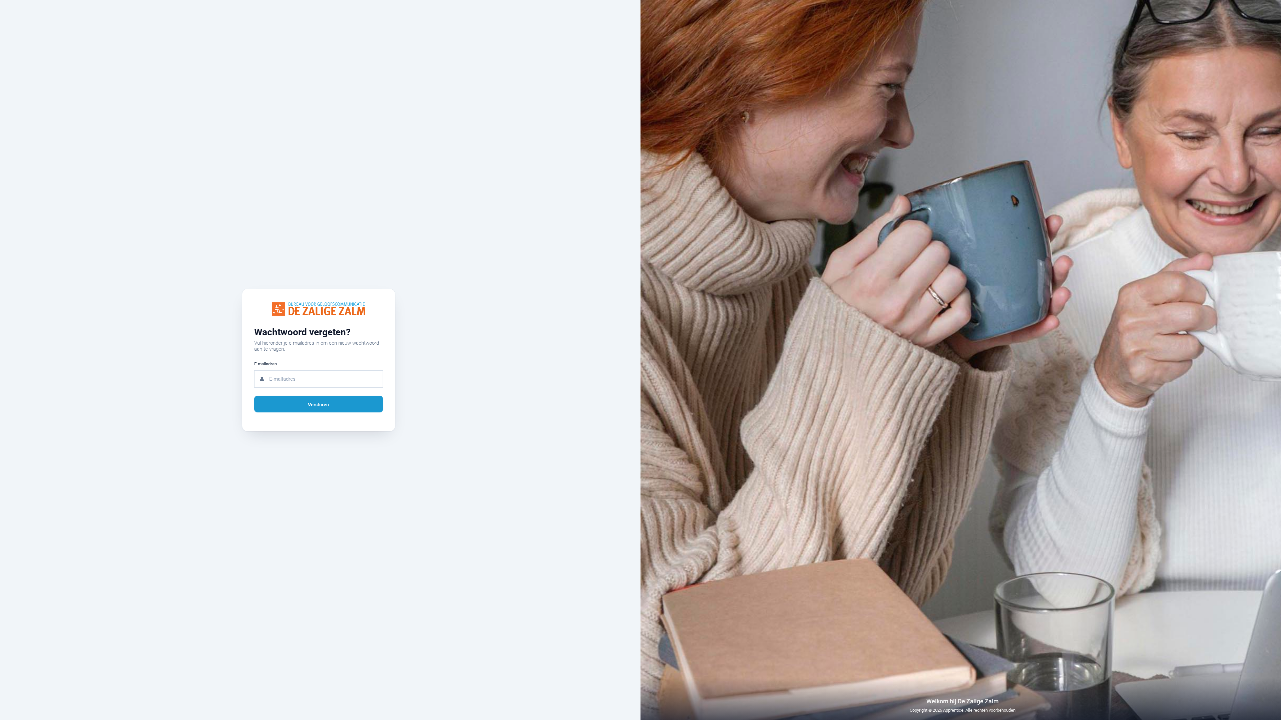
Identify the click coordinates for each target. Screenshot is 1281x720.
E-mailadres (265, 363)
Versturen (318, 404)
